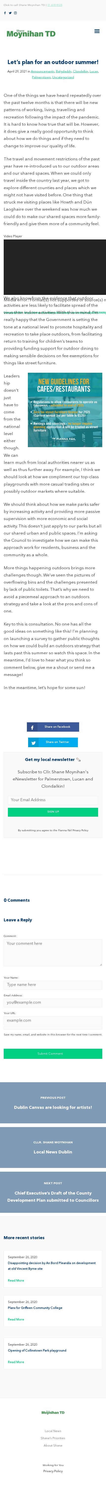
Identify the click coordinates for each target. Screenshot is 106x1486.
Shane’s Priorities (53, 1438)
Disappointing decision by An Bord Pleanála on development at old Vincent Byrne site (52, 1266)
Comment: (10, 936)
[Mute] (4, 350)
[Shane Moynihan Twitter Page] (10, 13)
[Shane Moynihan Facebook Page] (5, 13)
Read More (16, 1280)
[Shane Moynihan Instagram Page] (15, 13)
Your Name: (11, 978)
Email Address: (13, 995)
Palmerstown (41, 77)
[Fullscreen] (4, 362)
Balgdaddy (63, 71)
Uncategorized (63, 77)
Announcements (42, 71)
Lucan (94, 71)
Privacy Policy (53, 1471)
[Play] (4, 321)
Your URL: (10, 1013)
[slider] (49, 354)
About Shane (53, 1445)
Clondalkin (80, 71)
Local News (53, 1431)
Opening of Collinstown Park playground (37, 1350)
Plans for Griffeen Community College (35, 1308)
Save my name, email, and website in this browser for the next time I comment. (53, 1034)
